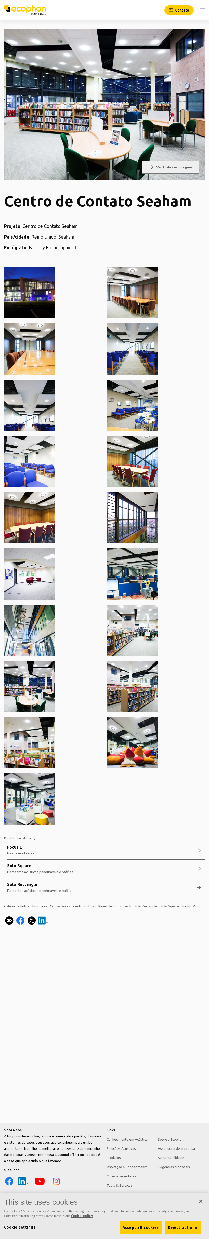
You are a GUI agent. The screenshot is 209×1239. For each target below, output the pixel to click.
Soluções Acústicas (121, 1148)
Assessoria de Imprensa (176, 1148)
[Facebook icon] (9, 1185)
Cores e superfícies (121, 1176)
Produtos (114, 1158)
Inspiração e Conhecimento (127, 1167)
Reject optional (183, 1227)
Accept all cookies (141, 1227)
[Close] (200, 1201)
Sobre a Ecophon (171, 1139)
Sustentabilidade (171, 1158)
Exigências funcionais (174, 1167)
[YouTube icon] (39, 1185)
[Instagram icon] (56, 1185)
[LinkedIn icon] (23, 1185)
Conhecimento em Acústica (127, 1139)
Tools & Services (120, 1185)
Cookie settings (20, 1227)
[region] (104, 1216)
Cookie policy (82, 1215)
